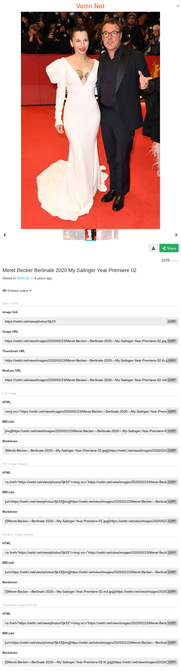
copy (172, 321)
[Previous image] (4, 235)
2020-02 (23, 278)
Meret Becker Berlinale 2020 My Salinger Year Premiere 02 (69, 270)
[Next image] (176, 235)
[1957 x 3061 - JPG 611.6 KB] (153, 248)
